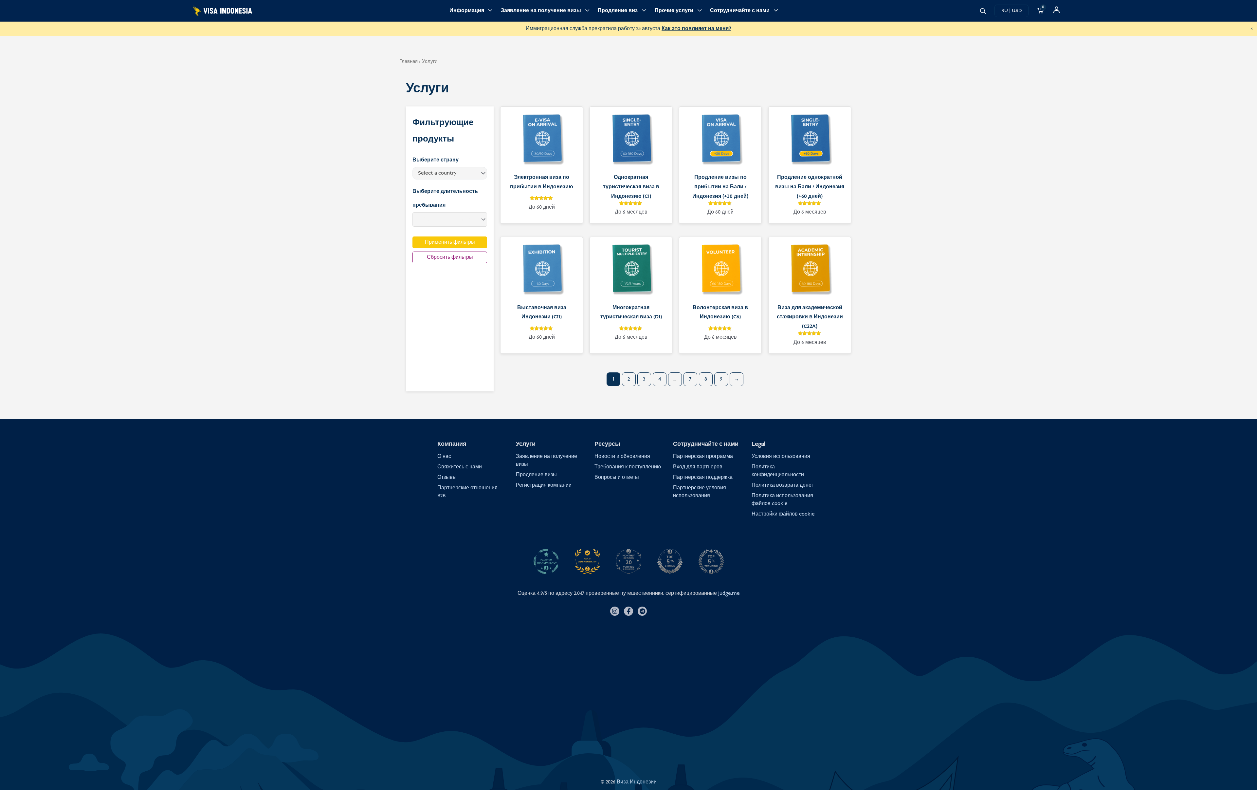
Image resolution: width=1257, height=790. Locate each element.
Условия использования (781, 456)
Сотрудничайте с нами (740, 10)
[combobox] (449, 173)
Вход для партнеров (697, 466)
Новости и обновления (622, 456)
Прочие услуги (674, 10)
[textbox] (447, 173)
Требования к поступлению (627, 466)
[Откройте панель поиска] (983, 10)
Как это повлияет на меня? (696, 28)
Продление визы (536, 474)
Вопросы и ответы (616, 477)
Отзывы (447, 477)
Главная (408, 61)
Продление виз (618, 10)
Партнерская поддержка (703, 477)
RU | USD (1011, 10)
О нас (444, 456)
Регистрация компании (544, 485)
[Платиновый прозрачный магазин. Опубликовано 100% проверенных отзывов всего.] (546, 562)
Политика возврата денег (782, 485)
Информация (466, 10)
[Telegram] (642, 611)
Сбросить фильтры (450, 257)
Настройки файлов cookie (783, 514)
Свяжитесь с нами (459, 466)
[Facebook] (628, 611)
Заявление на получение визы (541, 10)
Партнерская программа (703, 456)
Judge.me (729, 593)
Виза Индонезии (637, 782)
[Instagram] (614, 611)
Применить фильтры (450, 242)
